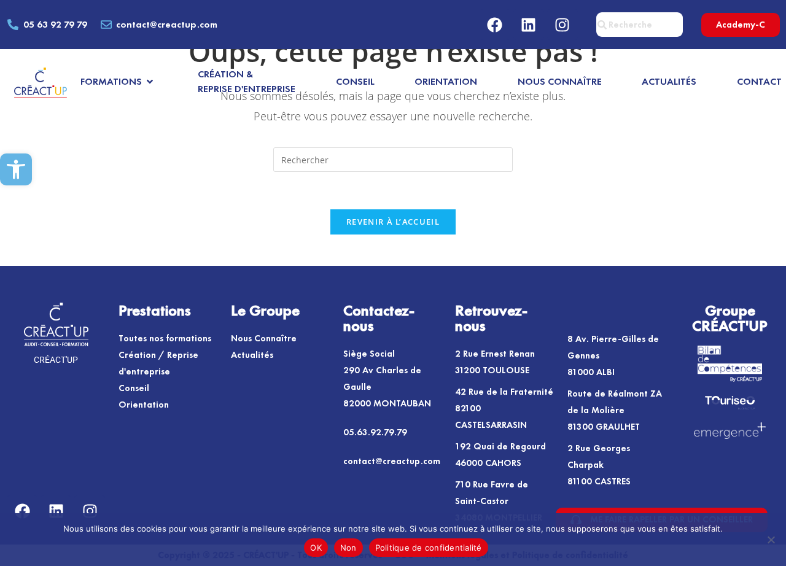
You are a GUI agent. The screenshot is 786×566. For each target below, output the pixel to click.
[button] (16, 169)
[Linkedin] (528, 24)
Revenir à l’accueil (393, 221)
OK (316, 547)
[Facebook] (495, 24)
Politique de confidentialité (428, 547)
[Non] (771, 539)
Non (348, 547)
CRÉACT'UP (56, 360)
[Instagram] (562, 24)
